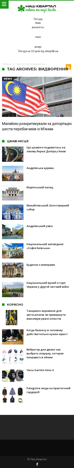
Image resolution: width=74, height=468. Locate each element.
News (8, 78)
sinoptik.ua (51, 51)
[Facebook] (37, 464)
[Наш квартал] (37, 5)
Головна (6, 64)
